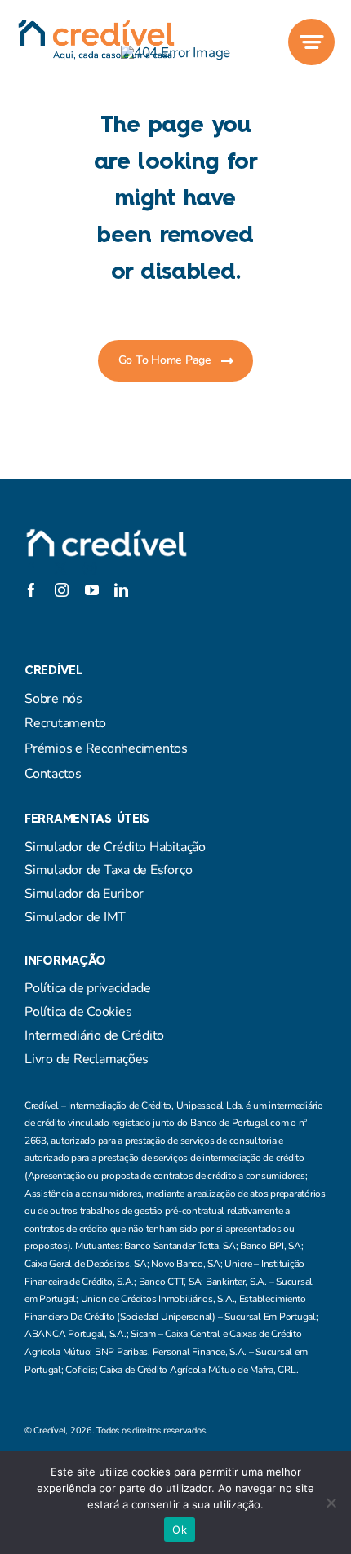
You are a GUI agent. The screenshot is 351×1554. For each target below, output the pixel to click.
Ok (179, 1529)
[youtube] (92, 590)
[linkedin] (121, 590)
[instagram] (89, 568)
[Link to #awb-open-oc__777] (311, 42)
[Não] (330, 1502)
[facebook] (31, 568)
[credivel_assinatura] (96, 25)
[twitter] (60, 568)
